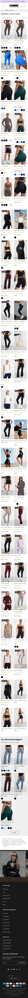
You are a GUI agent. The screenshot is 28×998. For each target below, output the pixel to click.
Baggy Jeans (4, 766)
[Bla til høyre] (16, 879)
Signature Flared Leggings (7, 352)
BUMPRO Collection (9, 10)
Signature (6, 844)
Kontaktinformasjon (14, 995)
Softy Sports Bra (5, 261)
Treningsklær (6, 916)
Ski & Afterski (6, 919)
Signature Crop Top (19, 230)
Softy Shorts (4, 166)
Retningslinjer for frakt (10, 993)
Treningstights (6, 929)
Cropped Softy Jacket (7, 700)
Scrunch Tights (6, 922)
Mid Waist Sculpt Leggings (7, 71)
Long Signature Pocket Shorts (20, 469)
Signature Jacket (5, 230)
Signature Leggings (19, 321)
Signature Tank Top (6, 670)
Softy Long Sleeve (19, 497)
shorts (7, 842)
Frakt (4, 892)
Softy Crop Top (5, 198)
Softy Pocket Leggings (20, 261)
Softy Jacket (4, 133)
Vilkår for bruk (20, 990)
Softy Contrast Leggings (20, 700)
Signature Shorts (5, 497)
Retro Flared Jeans (19, 766)
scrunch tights (15, 841)
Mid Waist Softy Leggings (20, 410)
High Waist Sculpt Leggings (20, 101)
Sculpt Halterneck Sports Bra (20, 133)
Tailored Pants (6, 925)
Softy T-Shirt (4, 410)
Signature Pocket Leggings (7, 321)
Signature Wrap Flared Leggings (20, 380)
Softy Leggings (5, 41)
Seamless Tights (6, 932)
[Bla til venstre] (11, 879)
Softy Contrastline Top (20, 640)
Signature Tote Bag (19, 352)
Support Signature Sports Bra (7, 469)
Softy (20, 842)
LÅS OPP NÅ (22, 962)
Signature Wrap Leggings (20, 583)
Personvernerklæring (11, 990)
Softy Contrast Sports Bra (7, 728)
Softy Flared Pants (19, 41)
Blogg (4, 904)
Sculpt (23, 842)
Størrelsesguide (6, 898)
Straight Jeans (18, 794)
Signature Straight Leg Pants (7, 291)
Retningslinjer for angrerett (20, 988)
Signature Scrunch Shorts (20, 198)
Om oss (4, 901)
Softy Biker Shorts (19, 291)
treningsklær (5, 841)
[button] (2, 6)
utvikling (11, 988)
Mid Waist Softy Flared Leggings (7, 555)
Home (2, 10)
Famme (7, 988)
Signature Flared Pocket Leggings (7, 440)
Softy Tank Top (5, 380)
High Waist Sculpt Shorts (20, 166)
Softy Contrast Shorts (20, 728)
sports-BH (13, 842)
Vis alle (14, 832)
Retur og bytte (6, 895)
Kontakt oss (5, 889)
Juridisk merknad (20, 993)
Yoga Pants (5, 913)
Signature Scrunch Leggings (7, 101)
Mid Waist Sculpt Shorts (20, 71)
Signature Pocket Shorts (20, 440)
